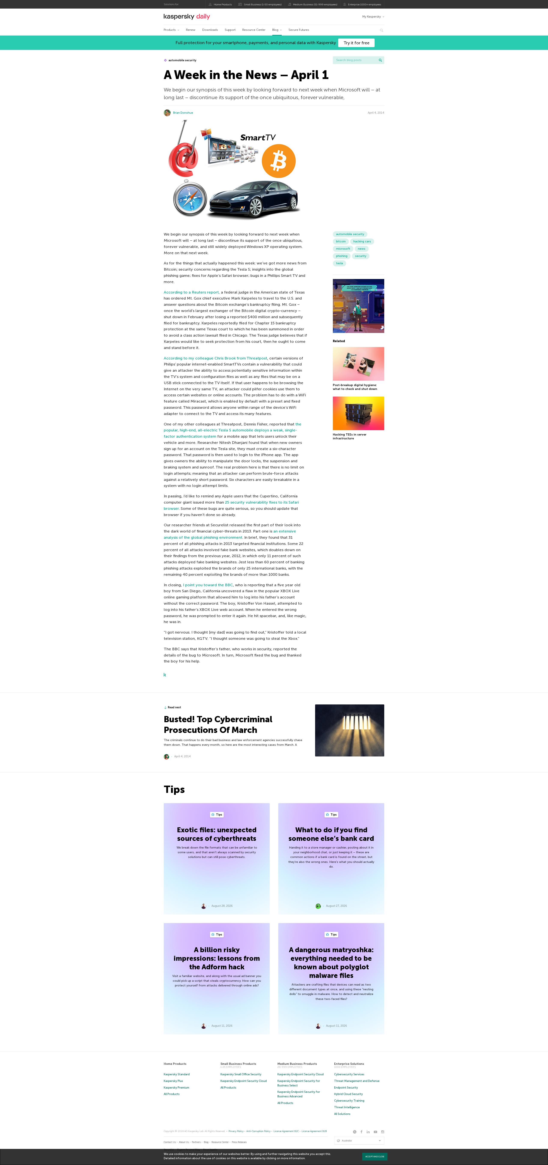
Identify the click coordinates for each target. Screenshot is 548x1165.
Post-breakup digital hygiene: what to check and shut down (355, 387)
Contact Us (170, 1142)
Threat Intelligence (347, 1107)
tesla (339, 263)
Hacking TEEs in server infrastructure (349, 436)
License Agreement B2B (314, 1131)
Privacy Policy (236, 1131)
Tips (218, 814)
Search (380, 60)
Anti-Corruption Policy (258, 1131)
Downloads (210, 30)
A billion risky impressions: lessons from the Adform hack (217, 958)
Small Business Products (238, 1064)
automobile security (182, 60)
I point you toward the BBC (208, 585)
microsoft (343, 249)
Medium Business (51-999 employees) (315, 4)
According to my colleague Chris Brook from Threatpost (215, 358)
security (360, 256)
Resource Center (253, 30)
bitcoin (341, 241)
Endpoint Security (346, 1087)
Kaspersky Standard (177, 1074)
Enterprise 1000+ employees (364, 4)
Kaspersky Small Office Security (240, 1074)
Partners (196, 1142)
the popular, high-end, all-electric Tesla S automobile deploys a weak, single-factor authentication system (232, 430)
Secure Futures (299, 30)
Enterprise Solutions (349, 1064)
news (361, 249)
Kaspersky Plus (173, 1081)
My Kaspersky (371, 16)
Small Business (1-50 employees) (263, 4)
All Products (172, 1094)
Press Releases (239, 1142)
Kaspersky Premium (176, 1087)
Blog (275, 30)
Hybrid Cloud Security (348, 1094)
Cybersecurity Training (349, 1100)
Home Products (223, 4)
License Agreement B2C (286, 1131)
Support (230, 30)
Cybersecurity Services (349, 1074)
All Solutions (342, 1114)
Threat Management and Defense (357, 1081)
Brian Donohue (183, 112)
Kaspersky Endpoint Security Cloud (243, 1081)
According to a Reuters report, (192, 292)
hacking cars (362, 241)
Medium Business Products (297, 1064)
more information (293, 1158)
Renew (190, 30)
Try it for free (356, 42)
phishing (341, 256)
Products (170, 30)
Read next (174, 707)
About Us (184, 1142)
